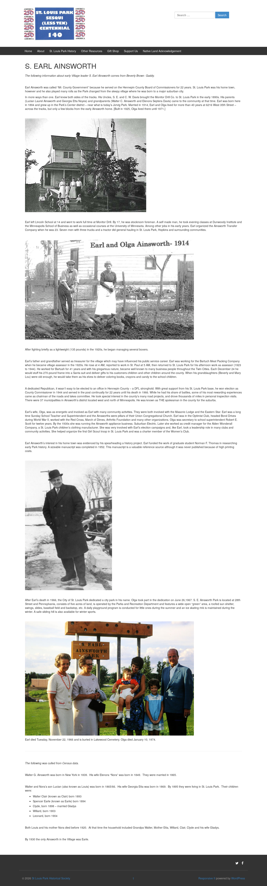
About (40, 51)
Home (28, 51)
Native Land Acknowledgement (162, 51)
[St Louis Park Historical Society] (54, 23)
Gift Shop (113, 51)
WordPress (238, 878)
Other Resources (91, 51)
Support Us (131, 51)
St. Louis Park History (62, 51)
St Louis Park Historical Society (51, 878)
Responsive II (206, 878)
